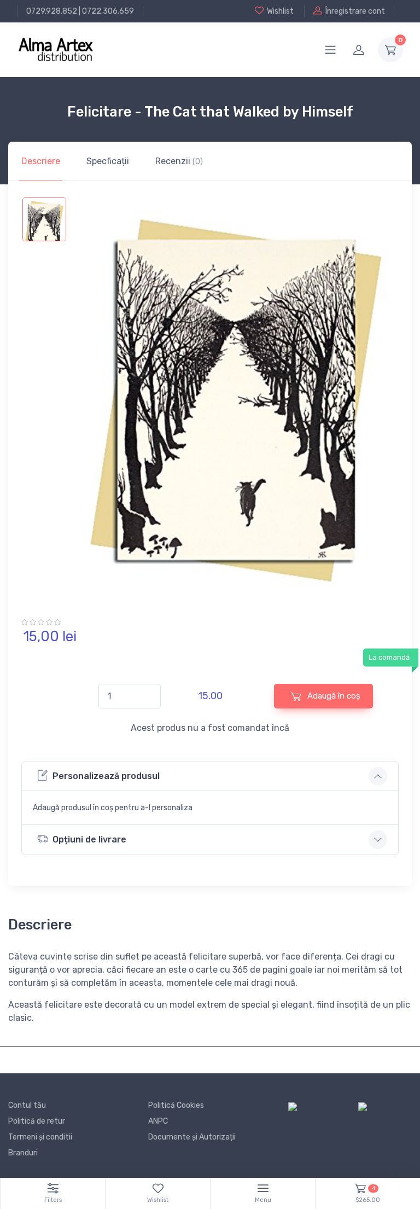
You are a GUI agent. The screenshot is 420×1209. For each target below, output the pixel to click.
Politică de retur (36, 1121)
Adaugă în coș (332, 696)
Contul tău (27, 1105)
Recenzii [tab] (179, 161)
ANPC (158, 1121)
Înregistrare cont (355, 11)
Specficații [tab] (107, 161)
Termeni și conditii (40, 1137)
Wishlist (280, 11)
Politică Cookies (176, 1105)
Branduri (23, 1153)
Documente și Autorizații (192, 1137)
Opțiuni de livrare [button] (89, 839)
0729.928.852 (51, 11)
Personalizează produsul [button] (106, 776)
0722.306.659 (108, 11)
